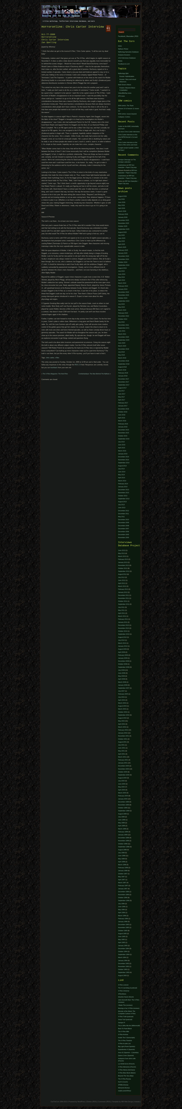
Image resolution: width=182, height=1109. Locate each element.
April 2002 (121, 724)
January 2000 (122, 799)
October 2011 (122, 601)
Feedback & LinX (124, 64)
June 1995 (121, 936)
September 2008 (123, 667)
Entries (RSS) (92, 1102)
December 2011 (123, 514)
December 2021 (123, 325)
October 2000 (122, 772)
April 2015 (121, 448)
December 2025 (123, 220)
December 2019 (123, 349)
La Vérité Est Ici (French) (126, 1064)
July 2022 (121, 322)
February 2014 (123, 484)
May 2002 (121, 721)
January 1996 (122, 921)
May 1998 (121, 859)
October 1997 (122, 874)
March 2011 (122, 616)
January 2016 (122, 427)
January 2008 (122, 685)
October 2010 (122, 631)
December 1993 (123, 963)
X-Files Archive (123, 1034)
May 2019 (121, 355)
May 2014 (121, 475)
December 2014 (123, 457)
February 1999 (123, 832)
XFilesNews (122, 994)
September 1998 (123, 847)
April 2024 (121, 280)
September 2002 (123, 715)
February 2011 (123, 619)
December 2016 (123, 409)
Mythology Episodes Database (128, 52)
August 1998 (122, 850)
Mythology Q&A (123, 73)
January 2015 (122, 454)
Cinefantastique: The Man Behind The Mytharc (94, 374)
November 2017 (123, 382)
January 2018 (122, 376)
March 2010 (122, 643)
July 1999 (121, 817)
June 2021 (121, 331)
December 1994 (123, 948)
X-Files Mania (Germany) (126, 1070)
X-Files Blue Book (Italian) (127, 1073)
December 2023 (123, 292)
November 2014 (123, 460)
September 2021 (123, 328)
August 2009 (122, 649)
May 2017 (121, 397)
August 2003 (122, 706)
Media (120, 61)
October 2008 (122, 664)
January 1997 (122, 889)
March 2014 (122, 481)
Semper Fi (121, 1023)
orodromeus (122, 165)
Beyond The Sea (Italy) (125, 1076)
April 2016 (121, 418)
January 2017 (122, 406)
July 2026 (121, 199)
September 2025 (123, 229)
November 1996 (123, 895)
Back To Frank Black (125, 1028)
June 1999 (121, 820)
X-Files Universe (123, 991)
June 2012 (121, 580)
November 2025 (123, 223)
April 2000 (121, 790)
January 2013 (122, 562)
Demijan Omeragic (124, 160)
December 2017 (123, 379)
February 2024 (123, 286)
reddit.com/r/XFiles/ (124, 1091)
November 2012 (123, 565)
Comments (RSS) (104, 1102)
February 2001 (123, 760)
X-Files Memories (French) (127, 1067)
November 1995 (123, 927)
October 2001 (122, 739)
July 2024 (121, 271)
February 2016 (123, 424)
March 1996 (122, 916)
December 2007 (123, 529)
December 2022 (123, 316)
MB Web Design (127, 1102)
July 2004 (121, 697)
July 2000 (121, 781)
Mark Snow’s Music (124, 85)
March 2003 (122, 709)
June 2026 (121, 202)
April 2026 (121, 208)
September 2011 (123, 604)
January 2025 (122, 253)
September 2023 (123, 301)
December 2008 (123, 526)
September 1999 (123, 811)
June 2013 (121, 507)
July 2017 (121, 391)
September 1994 (123, 954)
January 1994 (122, 960)
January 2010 (122, 646)
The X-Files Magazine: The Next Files (55, 374)
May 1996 (121, 909)
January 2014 (122, 487)
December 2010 (123, 519)
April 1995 (121, 942)
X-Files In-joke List (124, 1043)
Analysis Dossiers (124, 55)
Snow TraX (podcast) (125, 1019)
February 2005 (123, 694)
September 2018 (123, 364)
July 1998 (121, 853)
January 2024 (122, 289)
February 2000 (123, 796)
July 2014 (121, 469)
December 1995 (123, 924)
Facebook (121, 36)
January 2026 (122, 217)
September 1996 (123, 900)
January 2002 (122, 733)
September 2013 (123, 499)
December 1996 (123, 892)
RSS (136, 36)
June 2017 (121, 394)
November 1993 (123, 966)
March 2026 (122, 211)
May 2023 (121, 307)
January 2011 (122, 622)
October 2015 (122, 436)
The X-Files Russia (124, 1079)
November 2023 (123, 295)
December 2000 (123, 766)
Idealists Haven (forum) (126, 997)
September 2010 (123, 634)
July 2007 (121, 691)
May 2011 (121, 517)
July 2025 (121, 235)
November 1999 (123, 805)
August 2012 (122, 574)
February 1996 (123, 919)
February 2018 (123, 373)
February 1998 (123, 868)
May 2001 (121, 751)
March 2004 (122, 703)
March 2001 (122, 757)
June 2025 (121, 238)
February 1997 (123, 885)
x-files (57, 358)
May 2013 (121, 553)
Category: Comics (124, 117)
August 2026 (122, 196)
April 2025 (121, 244)
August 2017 (122, 388)
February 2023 (123, 313)
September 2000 (123, 775)
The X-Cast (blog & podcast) (127, 988)
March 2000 (122, 793)
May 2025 (121, 241)
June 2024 (121, 274)
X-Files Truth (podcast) (125, 1016)
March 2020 (122, 346)
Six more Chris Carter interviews (129, 132)
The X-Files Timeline (125, 1040)
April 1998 (121, 862)
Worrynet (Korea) (124, 1088)
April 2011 (121, 613)
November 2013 (123, 493)
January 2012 (122, 592)
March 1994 (122, 957)
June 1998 (121, 856)
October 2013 (122, 496)
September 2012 (123, 571)
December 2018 (123, 361)
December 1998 (123, 838)
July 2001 (121, 745)
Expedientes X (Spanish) (126, 1049)
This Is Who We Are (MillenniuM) (129, 1025)
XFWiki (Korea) (123, 1085)
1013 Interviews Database (127, 58)
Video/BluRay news (124, 93)
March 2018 (122, 370)
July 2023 (121, 304)
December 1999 (123, 802)
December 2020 (123, 337)
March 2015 (122, 451)
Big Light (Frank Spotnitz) (126, 1046)
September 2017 (123, 385)
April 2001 (121, 754)
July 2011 (121, 607)
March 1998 (122, 865)
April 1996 (121, 912)
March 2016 (122, 421)
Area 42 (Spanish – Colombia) (128, 1052)
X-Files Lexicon (123, 985)
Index (120, 46)
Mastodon (130, 36)
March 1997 (122, 883)
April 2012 (121, 583)
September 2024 (123, 265)
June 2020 (121, 343)
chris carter (50, 358)
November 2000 (123, 769)
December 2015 (123, 430)
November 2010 (123, 628)
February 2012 (123, 589)
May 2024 (121, 277)
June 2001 (121, 748)
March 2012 (122, 586)
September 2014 (123, 463)
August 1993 (122, 975)
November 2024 (123, 259)
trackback (53, 367)
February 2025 (123, 250)
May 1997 (121, 877)
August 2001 (122, 742)
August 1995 (122, 933)
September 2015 (123, 439)
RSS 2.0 (78, 365)
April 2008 (121, 679)
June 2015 (121, 445)
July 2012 (121, 577)
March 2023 (122, 310)
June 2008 (121, 673)
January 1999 (122, 835)
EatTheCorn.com (55, 7)
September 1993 (123, 972)
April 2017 (121, 400)
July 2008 (121, 670)
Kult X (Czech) (123, 1082)
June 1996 (121, 907)
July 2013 (121, 505)
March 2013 (122, 556)
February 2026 (123, 214)
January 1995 (122, 945)
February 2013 (123, 559)
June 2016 (121, 415)
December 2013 (123, 490)
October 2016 (122, 412)
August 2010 (122, 637)
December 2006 (123, 531)
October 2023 (122, 298)
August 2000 (122, 778)
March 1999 (122, 829)
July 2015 (121, 442)
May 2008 (121, 676)
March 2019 (122, 358)
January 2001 (122, 763)
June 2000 (121, 784)
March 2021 (122, 334)
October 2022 (122, 319)
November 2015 (123, 433)
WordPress (81, 1102)
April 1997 (121, 880)
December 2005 (123, 534)
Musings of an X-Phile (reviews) (128, 1008)
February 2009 (123, 655)
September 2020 (123, 340)
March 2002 (122, 727)
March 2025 (122, 247)
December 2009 (123, 522)
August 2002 (122, 718)
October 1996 (122, 897)
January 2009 (122, 658)
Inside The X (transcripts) (126, 1037)
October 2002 (122, 712)
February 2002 (123, 730)
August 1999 (122, 814)
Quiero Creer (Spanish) (126, 1055)
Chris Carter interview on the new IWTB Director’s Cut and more (127, 137)
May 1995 (121, 939)
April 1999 (121, 826)
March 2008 (122, 682)
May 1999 (121, 823)
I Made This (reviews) (125, 1005)
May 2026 (121, 205)
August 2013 (122, 502)
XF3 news (121, 96)
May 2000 (121, 787)
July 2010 (121, 640)
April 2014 (121, 478)
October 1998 (122, 844)
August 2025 (122, 232)
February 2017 (123, 403)
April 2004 (121, 700)
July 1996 (121, 904)
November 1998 (123, 841)
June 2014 (121, 472)
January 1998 (122, 871)
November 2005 (123, 537)
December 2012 (123, 511)
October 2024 (122, 262)
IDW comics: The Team (125, 105)
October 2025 (122, 226)
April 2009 (121, 652)
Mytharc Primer (123, 49)
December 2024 (123, 256)
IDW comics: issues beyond (127, 114)
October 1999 (122, 808)
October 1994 (122, 951)
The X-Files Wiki (123, 1031)
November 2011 (123, 598)
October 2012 (122, 568)
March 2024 (122, 283)
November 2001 (123, 736)
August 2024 (122, 268)
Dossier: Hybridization (126, 76)
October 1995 (122, 931)
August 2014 (122, 466)
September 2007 (123, 688)
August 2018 (122, 367)
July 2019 (121, 352)
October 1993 (122, 969)
